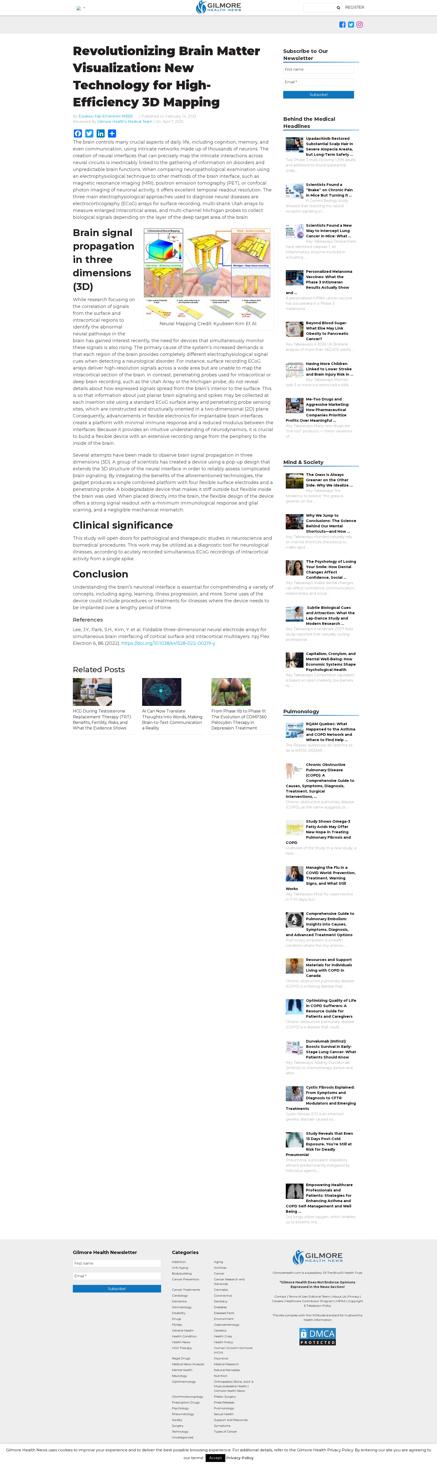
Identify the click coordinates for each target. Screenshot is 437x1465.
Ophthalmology (184, 1381)
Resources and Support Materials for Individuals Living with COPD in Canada (329, 967)
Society (177, 1420)
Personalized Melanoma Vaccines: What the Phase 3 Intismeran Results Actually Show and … (319, 282)
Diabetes (220, 1307)
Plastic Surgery (225, 1396)
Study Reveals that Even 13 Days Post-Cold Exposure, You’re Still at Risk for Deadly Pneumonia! (319, 1144)
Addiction (179, 1262)
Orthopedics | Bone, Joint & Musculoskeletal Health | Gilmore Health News (233, 1386)
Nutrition (220, 1376)
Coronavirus (223, 1295)
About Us (339, 1296)
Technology (180, 1431)
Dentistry (221, 1301)
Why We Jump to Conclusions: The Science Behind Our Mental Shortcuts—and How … (331, 523)
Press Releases (224, 1402)
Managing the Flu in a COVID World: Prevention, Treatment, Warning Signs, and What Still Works (321, 878)
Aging (218, 1262)
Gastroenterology (226, 1324)
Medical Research (226, 1364)
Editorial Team (319, 1296)
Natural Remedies (227, 1370)
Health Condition (184, 1336)
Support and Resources (231, 1420)
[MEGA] (80, 7)
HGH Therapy (182, 1348)
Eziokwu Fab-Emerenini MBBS (106, 116)
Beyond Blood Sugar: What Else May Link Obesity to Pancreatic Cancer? (327, 331)
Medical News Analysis (188, 1364)
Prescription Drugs (186, 1402)
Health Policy (223, 1342)
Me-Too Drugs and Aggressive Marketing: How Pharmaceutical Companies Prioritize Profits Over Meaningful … (317, 410)
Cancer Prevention (185, 1279)
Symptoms (222, 1426)
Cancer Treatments (186, 1289)
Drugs (176, 1319)
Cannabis (221, 1289)
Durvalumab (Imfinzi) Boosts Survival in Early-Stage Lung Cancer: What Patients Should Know (331, 1049)
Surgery (178, 1426)
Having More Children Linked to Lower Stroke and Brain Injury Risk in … (329, 369)
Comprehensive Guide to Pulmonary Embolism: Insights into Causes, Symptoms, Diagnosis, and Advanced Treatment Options (320, 924)
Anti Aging (180, 1267)
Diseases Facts (224, 1313)
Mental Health (182, 1370)
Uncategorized (182, 1437)
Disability (179, 1313)
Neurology (179, 1376)
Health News (181, 1342)
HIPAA (341, 1301)
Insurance (221, 1358)
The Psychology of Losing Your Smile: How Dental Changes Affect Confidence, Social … (331, 569)
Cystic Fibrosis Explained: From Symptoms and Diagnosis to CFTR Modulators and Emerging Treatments (321, 1098)
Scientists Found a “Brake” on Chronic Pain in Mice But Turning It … (329, 190)
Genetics (220, 1330)
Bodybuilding (182, 1273)
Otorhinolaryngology (187, 1396)
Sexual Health (224, 1414)
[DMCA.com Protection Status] (317, 1336)
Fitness (177, 1324)
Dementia (179, 1301)
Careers (277, 1301)
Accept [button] (215, 1458)
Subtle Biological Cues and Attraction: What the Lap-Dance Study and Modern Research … (330, 615)
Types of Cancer (225, 1431)
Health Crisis (223, 1336)
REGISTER (354, 7)
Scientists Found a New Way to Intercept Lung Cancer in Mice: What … (329, 230)
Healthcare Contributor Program (309, 1301)
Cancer (219, 1273)
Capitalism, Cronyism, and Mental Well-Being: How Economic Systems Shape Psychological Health (331, 661)
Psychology (180, 1408)
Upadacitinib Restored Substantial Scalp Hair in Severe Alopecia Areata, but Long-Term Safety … (329, 146)
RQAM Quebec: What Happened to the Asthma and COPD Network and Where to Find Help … (330, 732)
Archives (220, 1267)
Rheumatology (183, 1414)
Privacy (353, 1296)
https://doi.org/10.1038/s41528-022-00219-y (168, 643)
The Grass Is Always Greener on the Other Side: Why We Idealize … (329, 480)
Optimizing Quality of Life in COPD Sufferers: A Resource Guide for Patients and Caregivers (331, 1008)
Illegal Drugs (181, 1358)
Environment (224, 1319)
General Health (183, 1330)
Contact (280, 1296)
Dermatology (182, 1307)
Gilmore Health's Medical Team (124, 121)
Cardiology (180, 1295)
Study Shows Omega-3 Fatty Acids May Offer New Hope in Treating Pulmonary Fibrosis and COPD (318, 832)
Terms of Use (298, 1296)
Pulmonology (224, 1408)
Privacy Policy (240, 1457)
